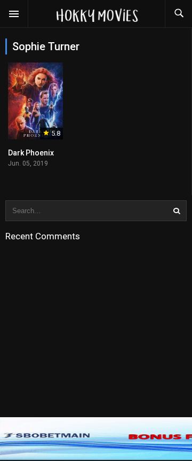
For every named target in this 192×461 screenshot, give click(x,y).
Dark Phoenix (31, 153)
